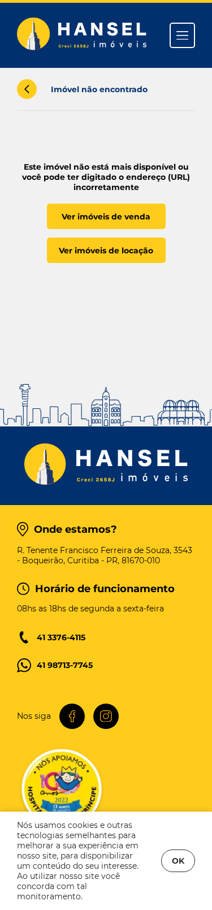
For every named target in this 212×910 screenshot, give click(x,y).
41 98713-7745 (65, 665)
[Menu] (182, 35)
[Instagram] (106, 716)
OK (178, 861)
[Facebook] (72, 716)
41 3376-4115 (61, 637)
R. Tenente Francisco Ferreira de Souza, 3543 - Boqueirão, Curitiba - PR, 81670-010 (104, 555)
